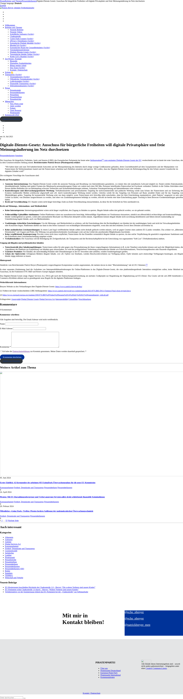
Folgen (12, 108)
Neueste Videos (16, 32)
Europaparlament (6, 488)
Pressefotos (14, 95)
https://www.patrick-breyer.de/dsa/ (68, 286)
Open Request (15, 110)
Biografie (13, 61)
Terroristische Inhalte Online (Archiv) (24, 54)
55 (6, 520)
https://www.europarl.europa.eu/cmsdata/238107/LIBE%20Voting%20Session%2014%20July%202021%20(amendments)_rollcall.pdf (55, 295)
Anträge (8, 542)
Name (2, 324)
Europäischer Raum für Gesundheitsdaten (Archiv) (30, 48)
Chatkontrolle (15, 36)
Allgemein (9, 537)
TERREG (9, 575)
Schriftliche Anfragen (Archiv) (22, 34)
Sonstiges (19, 156)
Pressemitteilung (50, 488)
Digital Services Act (47, 299)
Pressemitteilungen (17, 92)
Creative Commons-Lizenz (156, 668)
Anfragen (8, 540)
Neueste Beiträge (16, 30)
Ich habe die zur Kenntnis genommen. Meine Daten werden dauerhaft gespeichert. (44, 351)
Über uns (104, 668)
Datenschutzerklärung (21, 351)
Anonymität (16, 299)
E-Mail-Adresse (6, 328)
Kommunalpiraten (107, 677)
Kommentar (5, 347)
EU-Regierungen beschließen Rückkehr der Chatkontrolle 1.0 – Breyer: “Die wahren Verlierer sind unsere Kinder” (50, 587)
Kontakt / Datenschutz (19, 70)
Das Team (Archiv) (17, 68)
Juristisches (9, 553)
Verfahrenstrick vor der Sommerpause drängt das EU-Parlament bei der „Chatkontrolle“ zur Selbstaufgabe (46, 592)
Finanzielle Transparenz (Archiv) (23, 83)
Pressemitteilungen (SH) (14, 569)
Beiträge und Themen (13, 27)
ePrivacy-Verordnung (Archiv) (22, 41)
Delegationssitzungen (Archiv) (22, 86)
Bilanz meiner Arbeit (18, 65)
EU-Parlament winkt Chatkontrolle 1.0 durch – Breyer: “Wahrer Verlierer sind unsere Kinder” (42, 590)
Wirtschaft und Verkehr (14, 578)
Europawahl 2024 (12, 115)
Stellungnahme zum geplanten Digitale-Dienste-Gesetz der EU (115, 160)
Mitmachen (9, 101)
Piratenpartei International (110, 675)
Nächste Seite (13, 520)
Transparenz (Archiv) (13, 75)
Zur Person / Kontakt (13, 59)
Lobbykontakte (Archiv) (19, 81)
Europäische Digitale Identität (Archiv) (25, 43)
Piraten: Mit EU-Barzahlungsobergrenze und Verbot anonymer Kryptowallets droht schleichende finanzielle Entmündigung (52, 497)
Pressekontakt (15, 90)
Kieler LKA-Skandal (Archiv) (22, 56)
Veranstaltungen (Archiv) (20, 77)
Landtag (8, 555)
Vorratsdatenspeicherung (19, 50)
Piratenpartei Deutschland (110, 671)
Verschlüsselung (84, 299)
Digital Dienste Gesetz (30, 299)
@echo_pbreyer (134, 612)
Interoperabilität (62, 299)
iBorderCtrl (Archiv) (18, 45)
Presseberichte (15, 99)
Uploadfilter (73, 299)
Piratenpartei (15, 113)
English (3, 5)
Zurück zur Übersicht (11, 119)
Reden (7, 571)
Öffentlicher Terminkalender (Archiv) (24, 79)
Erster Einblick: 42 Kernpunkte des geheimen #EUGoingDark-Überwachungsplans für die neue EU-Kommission (47, 483)
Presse (7, 88)
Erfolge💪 (9, 72)
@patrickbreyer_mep (137, 624)
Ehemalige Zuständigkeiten (20, 63)
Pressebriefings (16, 97)
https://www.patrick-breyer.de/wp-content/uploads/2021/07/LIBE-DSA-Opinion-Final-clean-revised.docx (89, 291)
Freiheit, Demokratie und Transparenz (29, 488)
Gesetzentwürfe (11, 551)
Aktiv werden (15, 106)
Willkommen (10, 25)
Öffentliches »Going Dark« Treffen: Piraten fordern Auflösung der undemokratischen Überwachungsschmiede (46, 511)
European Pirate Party (109, 673)
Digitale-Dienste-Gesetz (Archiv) (23, 52)
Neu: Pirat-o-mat (16, 104)
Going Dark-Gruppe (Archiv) (21, 39)
